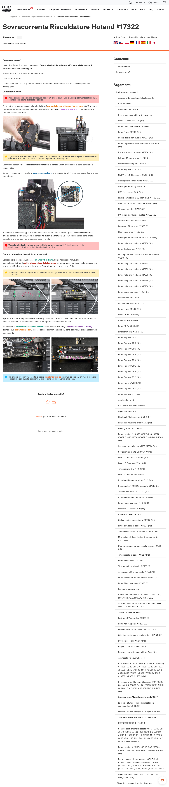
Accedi (39, 416)
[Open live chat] (162, 780)
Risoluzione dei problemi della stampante (37, 17)
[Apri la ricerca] (130, 2)
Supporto (13, 17)
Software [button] (95, 9)
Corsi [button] (142, 9)
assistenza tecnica (53, 377)
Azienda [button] (160, 9)
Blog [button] (151, 9)
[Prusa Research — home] (6, 9)
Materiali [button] (41, 9)
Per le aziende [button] (81, 9)
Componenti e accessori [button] (60, 9)
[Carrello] (164, 2)
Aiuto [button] (134, 9)
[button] (116, 42)
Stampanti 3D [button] (24, 8)
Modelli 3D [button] (108, 9)
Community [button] (122, 9)
